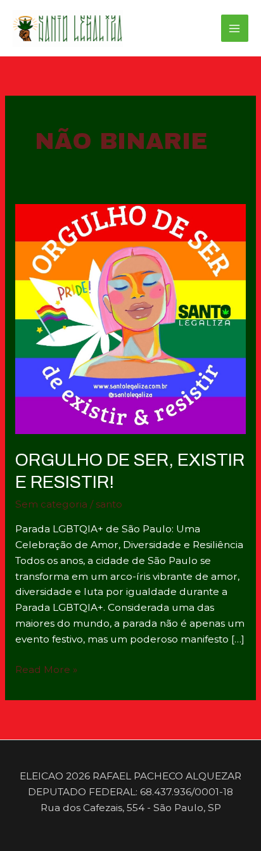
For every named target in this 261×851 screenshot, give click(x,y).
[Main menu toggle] (234, 28)
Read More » (46, 670)
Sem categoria (51, 504)
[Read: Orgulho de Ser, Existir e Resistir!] (130, 318)
